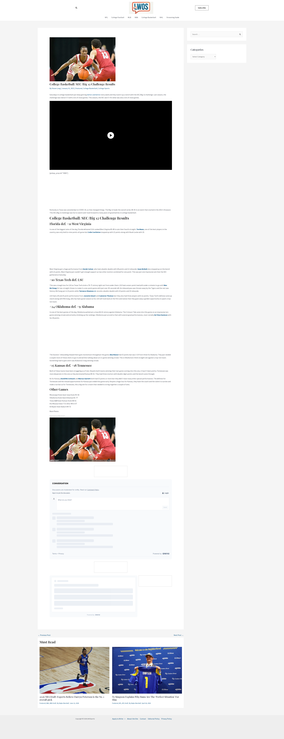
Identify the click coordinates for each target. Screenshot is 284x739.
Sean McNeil (142, 269)
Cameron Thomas (106, 296)
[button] (76, 7)
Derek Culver (88, 269)
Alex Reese (113, 355)
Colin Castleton (94, 232)
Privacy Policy (166, 719)
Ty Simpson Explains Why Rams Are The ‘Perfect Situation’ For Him (145, 698)
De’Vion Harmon (160, 315)
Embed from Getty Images (57, 416)
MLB (129, 17)
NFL (106, 17)
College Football (117, 17)
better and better (94, 95)
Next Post (178, 635)
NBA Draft (53, 703)
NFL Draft (125, 703)
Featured (78, 88)
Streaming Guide (173, 17)
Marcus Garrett (84, 378)
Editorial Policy (154, 719)
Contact (143, 719)
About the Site (132, 719)
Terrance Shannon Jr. (87, 291)
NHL (161, 17)
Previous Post (44, 635)
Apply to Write (117, 719)
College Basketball (149, 17)
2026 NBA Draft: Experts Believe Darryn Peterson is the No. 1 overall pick (71, 698)
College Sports (104, 88)
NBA (136, 17)
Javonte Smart (90, 296)
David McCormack (68, 378)
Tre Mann (140, 229)
